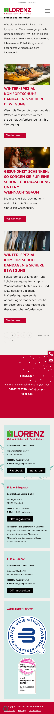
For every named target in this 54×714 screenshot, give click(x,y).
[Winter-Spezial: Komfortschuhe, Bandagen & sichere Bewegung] (27, 74)
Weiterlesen (13, 135)
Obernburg (33, 534)
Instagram (32, 2)
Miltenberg (12, 537)
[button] (5, 708)
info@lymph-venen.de (25, 463)
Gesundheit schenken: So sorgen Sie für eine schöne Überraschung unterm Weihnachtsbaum (27, 181)
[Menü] (46, 11)
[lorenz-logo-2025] (22, 11)
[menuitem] (46, 11)
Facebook (22, 2)
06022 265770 (22, 459)
